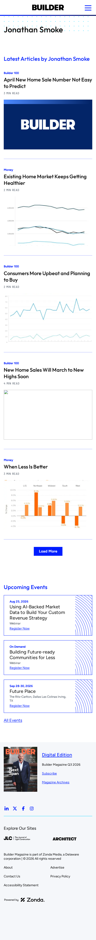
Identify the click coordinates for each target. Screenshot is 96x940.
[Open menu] (88, 8)
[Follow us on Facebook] (23, 808)
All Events (13, 720)
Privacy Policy (60, 876)
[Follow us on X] (15, 808)
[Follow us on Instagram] (31, 808)
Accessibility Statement (21, 885)
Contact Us (12, 876)
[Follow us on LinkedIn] (6, 808)
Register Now (20, 628)
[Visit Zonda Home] (24, 900)
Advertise (57, 867)
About (8, 867)
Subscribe (49, 773)
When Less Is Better (26, 466)
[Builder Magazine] (48, 7)
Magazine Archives (55, 782)
